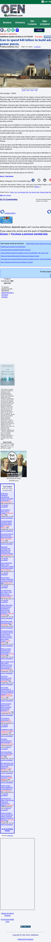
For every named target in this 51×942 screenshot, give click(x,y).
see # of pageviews (4, 506)
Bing (28, 90)
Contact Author (10, 213)
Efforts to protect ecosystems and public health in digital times (6, 651)
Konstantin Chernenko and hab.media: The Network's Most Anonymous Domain (7, 550)
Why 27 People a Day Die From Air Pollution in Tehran (17, 262)
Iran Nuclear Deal (23, 192)
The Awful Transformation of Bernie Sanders (6, 740)
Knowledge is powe (7, 729)
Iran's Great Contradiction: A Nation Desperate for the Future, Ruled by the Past (7, 691)
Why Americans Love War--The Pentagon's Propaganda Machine (7, 765)
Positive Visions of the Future (6, 777)
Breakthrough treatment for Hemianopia (13, 246)
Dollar (12, 192)
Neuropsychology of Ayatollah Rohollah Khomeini (15, 250)
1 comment (37, 47)
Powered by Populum (25, 939)
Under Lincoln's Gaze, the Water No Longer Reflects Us (7, 787)
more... (37, 187)
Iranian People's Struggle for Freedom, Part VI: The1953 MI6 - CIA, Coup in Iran (24, 253)
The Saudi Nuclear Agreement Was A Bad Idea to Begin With (6, 523)
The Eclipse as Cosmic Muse (5, 719)
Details (32, 90)
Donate (4, 233)
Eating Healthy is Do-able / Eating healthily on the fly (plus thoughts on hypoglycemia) (7, 665)
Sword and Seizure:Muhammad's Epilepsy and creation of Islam (20, 256)
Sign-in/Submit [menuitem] (44, 23)
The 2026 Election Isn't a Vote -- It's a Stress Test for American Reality (6, 593)
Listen (39, 30)
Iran (15, 192)
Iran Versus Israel (34, 192)
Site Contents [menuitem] (32, 23)
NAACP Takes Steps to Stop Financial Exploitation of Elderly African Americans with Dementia (6, 609)
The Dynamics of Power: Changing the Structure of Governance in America (7, 802)
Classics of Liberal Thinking (7, 914)
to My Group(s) (5, 195)
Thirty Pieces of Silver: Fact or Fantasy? (5, 511)
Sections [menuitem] (7, 22)
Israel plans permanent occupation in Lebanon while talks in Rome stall (7, 497)
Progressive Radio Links (7, 920)
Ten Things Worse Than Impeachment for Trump (7, 753)
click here (10, 835)
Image (23, 90)
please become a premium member (7, 295)
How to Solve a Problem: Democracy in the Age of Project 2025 (7, 580)
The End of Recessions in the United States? (6, 677)
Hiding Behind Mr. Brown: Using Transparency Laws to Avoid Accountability (7, 565)
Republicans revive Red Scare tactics (6, 622)
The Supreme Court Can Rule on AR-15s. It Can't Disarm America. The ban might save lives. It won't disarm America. (7, 636)
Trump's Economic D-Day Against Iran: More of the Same (7, 535)
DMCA (36, 90)
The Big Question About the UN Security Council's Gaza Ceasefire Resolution (6, 707)
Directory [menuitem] (20, 22)
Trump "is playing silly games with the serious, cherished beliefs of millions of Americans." (7, 816)
